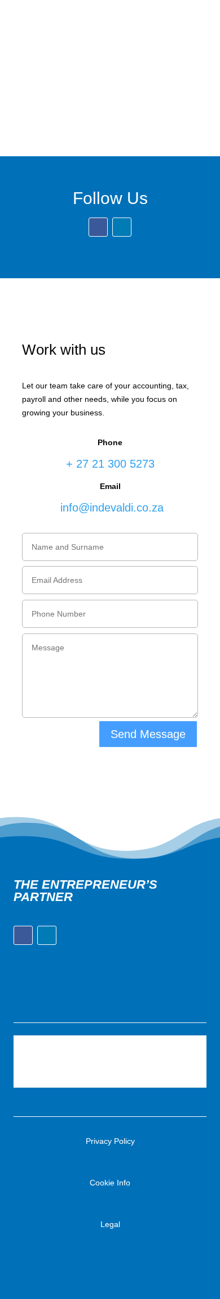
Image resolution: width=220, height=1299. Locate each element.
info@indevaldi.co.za (110, 507)
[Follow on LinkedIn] (194, 7)
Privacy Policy (110, 1141)
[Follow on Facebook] (178, 7)
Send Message (148, 734)
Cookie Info (110, 1182)
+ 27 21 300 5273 (110, 464)
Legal (110, 1224)
